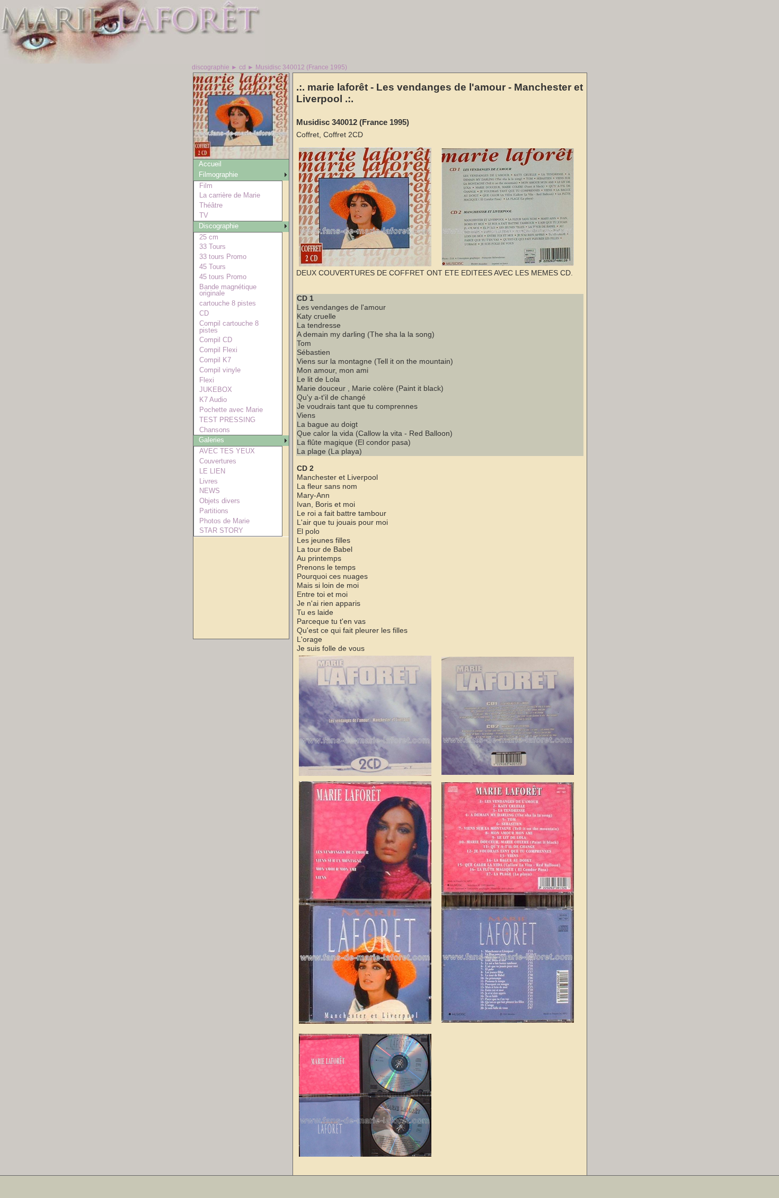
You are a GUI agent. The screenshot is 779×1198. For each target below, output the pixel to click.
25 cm (208, 237)
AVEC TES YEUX (227, 451)
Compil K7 (215, 360)
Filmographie (218, 174)
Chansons (214, 430)
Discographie (218, 226)
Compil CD (215, 340)
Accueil (210, 164)
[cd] (241, 155)
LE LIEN (212, 471)
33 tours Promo (222, 257)
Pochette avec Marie (231, 410)
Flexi (206, 380)
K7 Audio (213, 400)
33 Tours (212, 247)
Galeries (211, 440)
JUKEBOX (215, 390)
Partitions (213, 511)
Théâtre (211, 205)
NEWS (209, 491)
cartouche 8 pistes (227, 303)
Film (206, 186)
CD (204, 313)
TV (203, 215)
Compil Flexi (218, 350)
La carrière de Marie (229, 195)
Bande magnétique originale (227, 290)
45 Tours (212, 267)
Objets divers (219, 501)
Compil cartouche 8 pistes (229, 326)
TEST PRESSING (227, 420)
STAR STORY (221, 530)
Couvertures (217, 461)
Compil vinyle (220, 370)
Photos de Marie (224, 521)
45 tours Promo (222, 277)
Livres (208, 481)
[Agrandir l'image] (365, 264)
